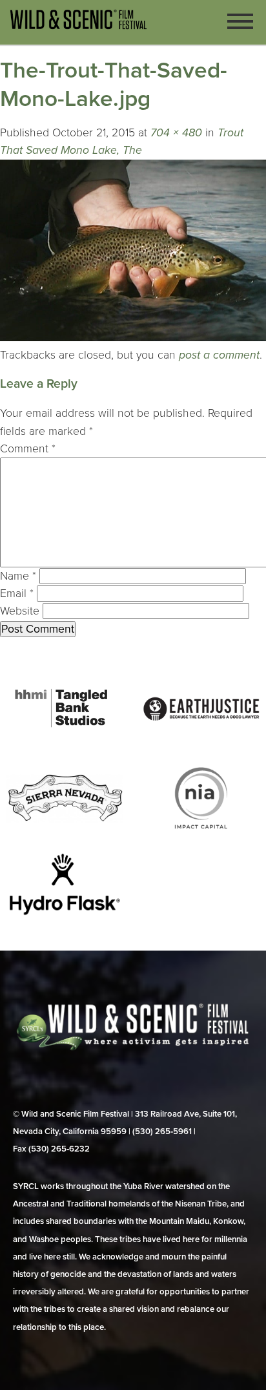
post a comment (219, 355)
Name (18, 576)
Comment (28, 449)
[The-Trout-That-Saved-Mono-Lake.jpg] (133, 337)
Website (19, 611)
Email (17, 593)
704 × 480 (176, 133)
